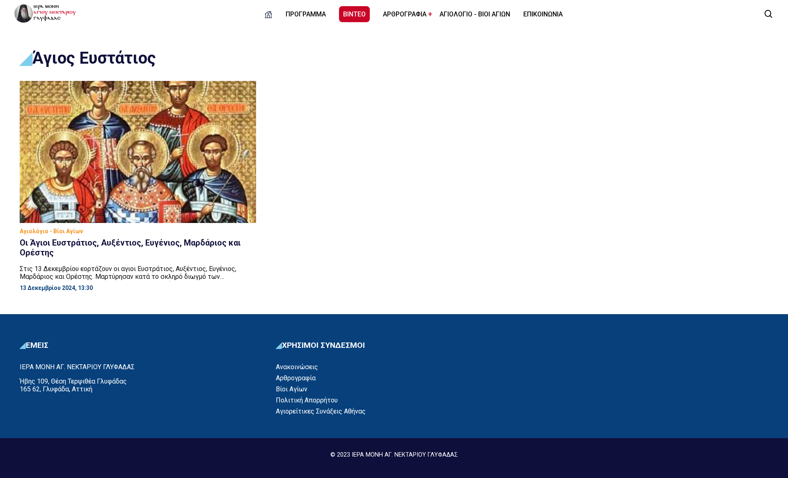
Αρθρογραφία (296, 378)
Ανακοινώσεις (297, 367)
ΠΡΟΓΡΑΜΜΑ (306, 14)
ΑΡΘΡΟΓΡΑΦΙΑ (404, 14)
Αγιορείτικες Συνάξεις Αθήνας (321, 411)
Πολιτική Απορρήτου (307, 400)
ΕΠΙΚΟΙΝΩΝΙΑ (543, 14)
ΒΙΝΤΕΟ (354, 14)
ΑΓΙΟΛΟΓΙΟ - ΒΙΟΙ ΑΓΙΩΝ (475, 14)
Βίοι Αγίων (291, 389)
